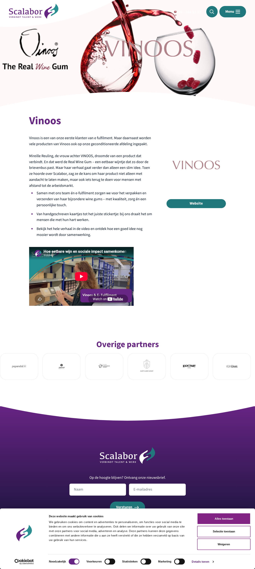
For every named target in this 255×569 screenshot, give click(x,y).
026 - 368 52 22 (188, 12)
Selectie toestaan (224, 531)
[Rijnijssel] (231, 366)
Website (196, 203)
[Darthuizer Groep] (146, 366)
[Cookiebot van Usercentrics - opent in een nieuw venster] (24, 562)
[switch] (110, 562)
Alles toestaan (224, 518)
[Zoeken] (212, 11)
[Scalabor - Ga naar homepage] (33, 17)
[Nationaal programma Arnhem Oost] (104, 366)
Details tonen (200, 561)
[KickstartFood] (189, 366)
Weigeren (224, 544)
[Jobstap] (61, 366)
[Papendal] (19, 366)
